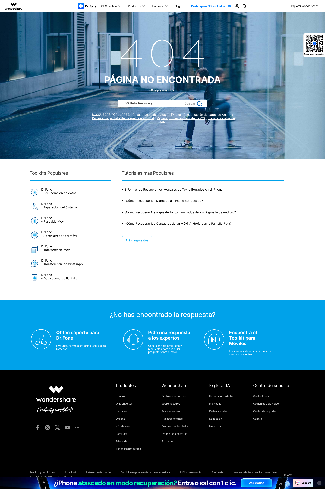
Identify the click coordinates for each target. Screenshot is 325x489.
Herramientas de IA (221, 396)
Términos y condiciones (42, 472)
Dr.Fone (120, 418)
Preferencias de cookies (98, 472)
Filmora (120, 396)
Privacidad (70, 472)
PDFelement (123, 426)
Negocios (215, 426)
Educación (167, 441)
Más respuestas (137, 240)
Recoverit (122, 411)
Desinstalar (218, 472)
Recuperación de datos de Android (208, 114)
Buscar (190, 103)
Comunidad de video (266, 403)
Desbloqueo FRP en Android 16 (211, 6)
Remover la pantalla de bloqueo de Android (123, 118)
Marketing (215, 403)
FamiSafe (121, 433)
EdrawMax (122, 441)
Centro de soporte (264, 411)
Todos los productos (128, 448)
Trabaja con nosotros (174, 433)
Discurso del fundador (174, 426)
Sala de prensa (170, 411)
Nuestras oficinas (172, 418)
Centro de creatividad (174, 396)
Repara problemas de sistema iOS (181, 118)
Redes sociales (218, 411)
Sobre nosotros (170, 403)
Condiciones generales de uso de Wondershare (145, 472)
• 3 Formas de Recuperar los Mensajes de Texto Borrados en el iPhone (172, 189)
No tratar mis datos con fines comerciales (255, 472)
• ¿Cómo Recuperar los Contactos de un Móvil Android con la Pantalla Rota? (177, 223)
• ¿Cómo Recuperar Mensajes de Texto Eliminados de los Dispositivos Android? (179, 212)
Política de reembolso (191, 472)
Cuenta (257, 418)
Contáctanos (261, 396)
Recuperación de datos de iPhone (157, 114)
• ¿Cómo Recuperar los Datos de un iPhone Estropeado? (162, 201)
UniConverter (124, 403)
